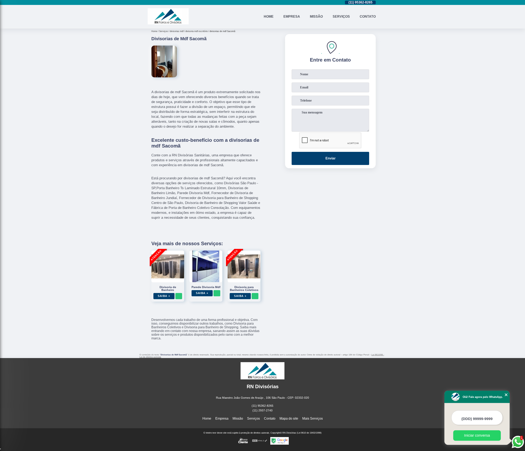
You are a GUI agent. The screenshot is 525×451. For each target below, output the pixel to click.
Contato (368, 16)
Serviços (341, 16)
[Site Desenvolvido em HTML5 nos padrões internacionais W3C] (259, 440)
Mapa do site (289, 418)
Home (269, 16)
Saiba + (164, 296)
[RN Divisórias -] (168, 23)
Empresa (291, 16)
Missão (316, 16)
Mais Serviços (312, 418)
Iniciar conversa (477, 435)
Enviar (330, 158)
